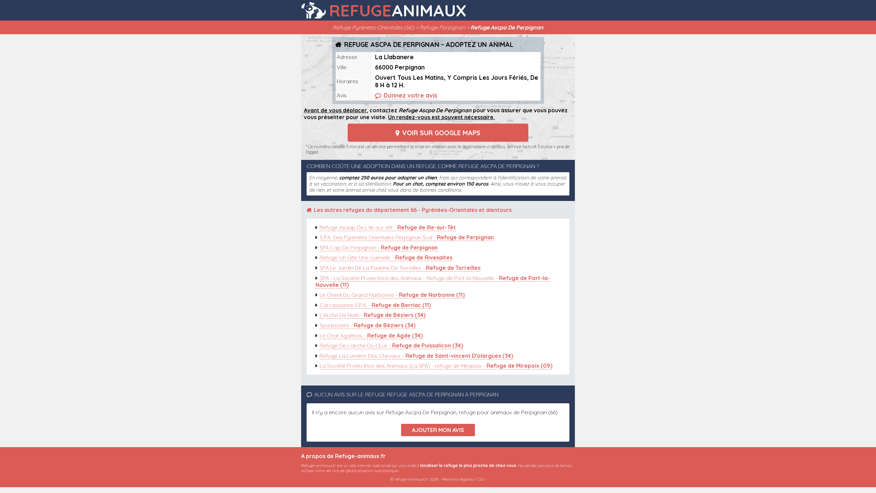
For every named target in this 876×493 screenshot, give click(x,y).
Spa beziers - (367, 325)
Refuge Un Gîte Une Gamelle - (386, 257)
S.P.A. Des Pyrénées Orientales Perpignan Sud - (407, 237)
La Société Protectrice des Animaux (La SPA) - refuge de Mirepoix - (436, 365)
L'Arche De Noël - (372, 315)
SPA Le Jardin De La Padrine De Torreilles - (400, 267)
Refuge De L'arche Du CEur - (391, 345)
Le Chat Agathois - (371, 335)
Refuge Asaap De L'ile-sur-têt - (388, 227)
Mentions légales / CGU (464, 479)
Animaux (397, 10)
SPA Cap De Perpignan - (379, 247)
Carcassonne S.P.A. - (375, 305)
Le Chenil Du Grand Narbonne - (392, 294)
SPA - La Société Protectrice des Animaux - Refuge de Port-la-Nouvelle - (432, 281)
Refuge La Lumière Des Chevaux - (416, 355)
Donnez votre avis (410, 95)
